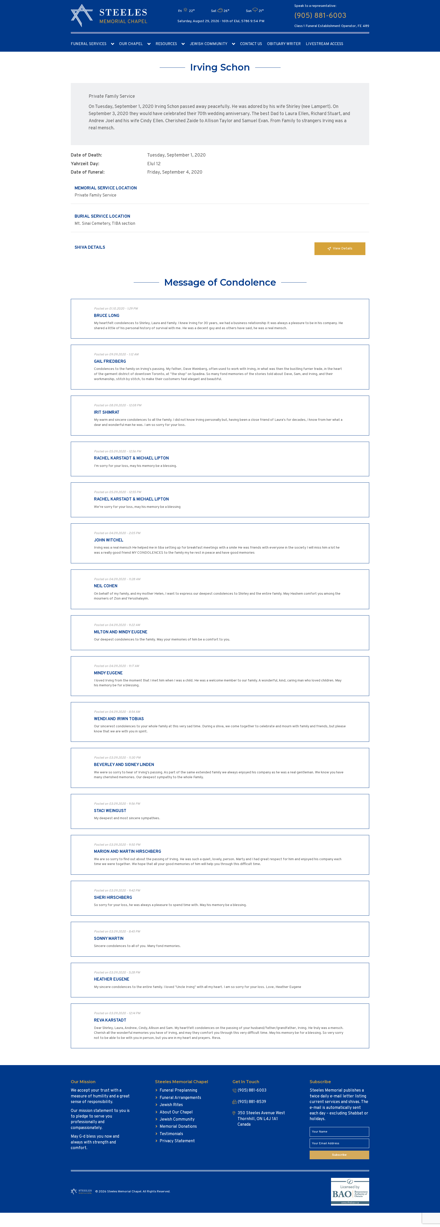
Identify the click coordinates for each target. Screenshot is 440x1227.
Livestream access (324, 44)
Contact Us (251, 44)
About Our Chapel (176, 1112)
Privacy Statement (177, 1141)
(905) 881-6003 (320, 16)
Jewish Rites (171, 1105)
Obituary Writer (284, 44)
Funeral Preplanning (178, 1090)
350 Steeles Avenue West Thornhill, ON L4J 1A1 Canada (261, 1119)
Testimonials (171, 1134)
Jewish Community (208, 44)
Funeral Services (88, 44)
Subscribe (339, 1155)
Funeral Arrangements (180, 1097)
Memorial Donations (178, 1126)
